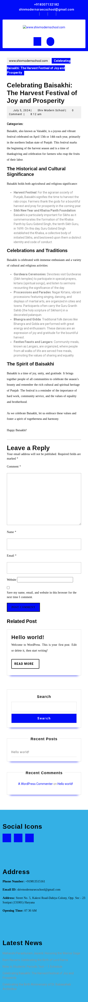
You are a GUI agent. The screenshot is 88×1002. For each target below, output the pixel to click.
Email (11, 555)
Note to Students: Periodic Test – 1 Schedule (32, 966)
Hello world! (27, 637)
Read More (26, 665)
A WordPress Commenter (35, 784)
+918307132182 (46, 4)
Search (44, 696)
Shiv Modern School (51, 110)
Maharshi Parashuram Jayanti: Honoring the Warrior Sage (41, 953)
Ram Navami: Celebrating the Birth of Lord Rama (35, 960)
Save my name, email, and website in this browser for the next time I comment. (41, 595)
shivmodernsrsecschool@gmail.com (46, 9)
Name (11, 532)
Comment (14, 466)
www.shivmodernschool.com (28, 60)
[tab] (37, 41)
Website (11, 579)
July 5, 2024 (21, 110)
